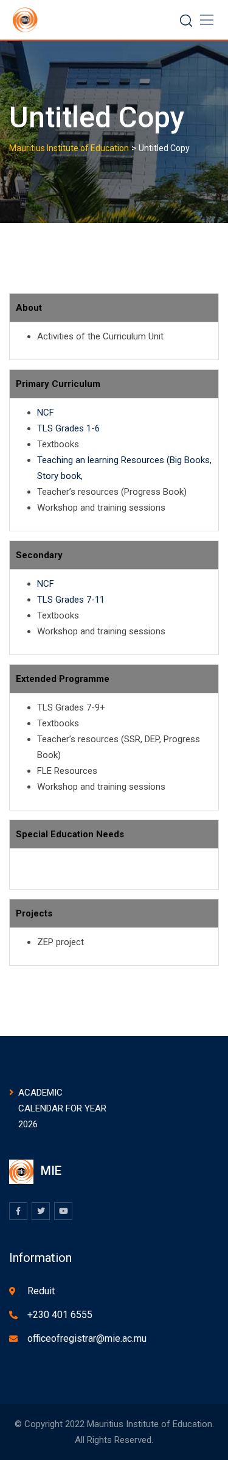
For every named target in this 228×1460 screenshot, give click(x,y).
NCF (45, 412)
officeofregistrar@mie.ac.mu (87, 1338)
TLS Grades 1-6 (68, 428)
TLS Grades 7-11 (71, 599)
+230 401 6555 (59, 1314)
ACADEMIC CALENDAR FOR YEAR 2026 (62, 1108)
